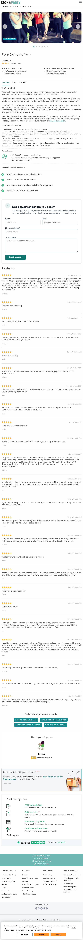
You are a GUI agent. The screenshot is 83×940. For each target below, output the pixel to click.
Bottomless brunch (50, 881)
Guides (4, 884)
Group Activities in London (54, 720)
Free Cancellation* (43, 855)
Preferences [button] (47, 930)
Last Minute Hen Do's (30, 878)
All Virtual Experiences (72, 875)
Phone (12, 228)
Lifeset (41, 754)
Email (45, 219)
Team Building (27, 891)
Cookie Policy (56, 920)
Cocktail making (49, 878)
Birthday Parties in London (28, 725)
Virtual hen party (70, 886)
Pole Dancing (13, 54)
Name (7, 219)
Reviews (22, 82)
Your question (11, 237)
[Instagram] (44, 912)
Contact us (6, 897)
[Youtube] (39, 912)
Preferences (24, 934)
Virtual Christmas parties (70, 891)
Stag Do (25, 881)
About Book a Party (9, 875)
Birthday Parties (28, 887)
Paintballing (47, 875)
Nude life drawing (49, 884)
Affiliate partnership (9, 894)
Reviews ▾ (16, 63)
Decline (41, 934)
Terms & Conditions (26, 920)
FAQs (3, 887)
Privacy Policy (42, 920)
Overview (5, 82)
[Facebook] (36, 912)
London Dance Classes (26, 720)
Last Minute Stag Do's (30, 884)
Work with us (6, 891)
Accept (58, 934)
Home (6, 6)
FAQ (14, 82)
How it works (6, 878)
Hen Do (25, 875)
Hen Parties (13, 6)
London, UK (6, 61)
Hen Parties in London (55, 725)
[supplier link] (41, 752)
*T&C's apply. (12, 835)
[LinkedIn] (41, 912)
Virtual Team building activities (71, 879)
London (20, 6)
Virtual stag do (69, 883)
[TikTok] (47, 912)
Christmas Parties (29, 894)
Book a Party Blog (8, 881)
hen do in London (57, 121)
